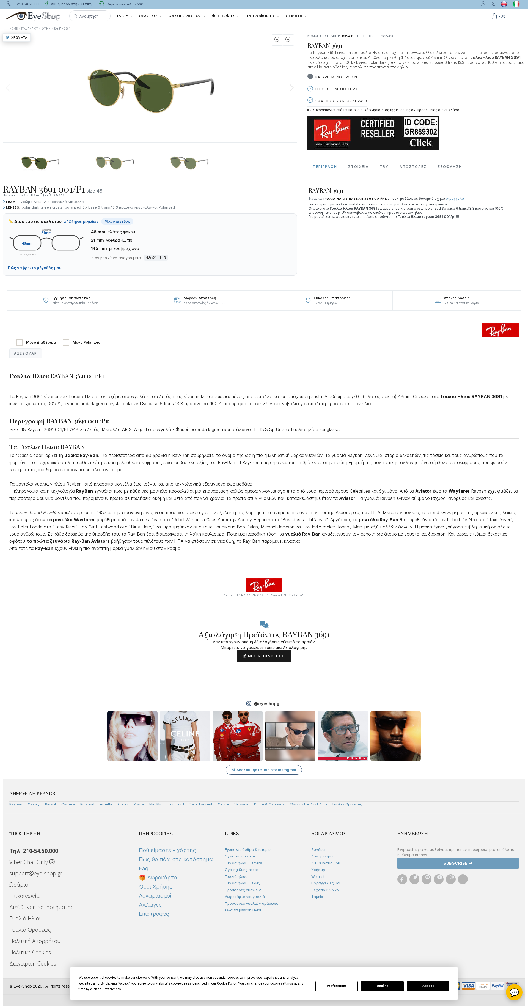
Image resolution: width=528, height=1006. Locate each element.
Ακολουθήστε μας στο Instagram (266, 769)
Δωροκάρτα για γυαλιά (245, 896)
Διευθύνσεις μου (325, 863)
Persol (50, 804)
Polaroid (87, 804)
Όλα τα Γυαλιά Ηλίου (308, 804)
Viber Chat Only (29, 862)
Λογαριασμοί (155, 895)
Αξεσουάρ (25, 353)
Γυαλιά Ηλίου (25, 918)
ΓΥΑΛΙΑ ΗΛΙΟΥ (29, 28)
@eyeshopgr (267, 703)
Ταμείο (317, 896)
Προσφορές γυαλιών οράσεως (251, 903)
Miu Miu (156, 804)
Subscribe (456, 863)
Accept (428, 986)
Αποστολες (413, 167)
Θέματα (295, 16)
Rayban (15, 804)
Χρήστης (318, 869)
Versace (241, 804)
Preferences (337, 986)
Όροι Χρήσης (155, 886)
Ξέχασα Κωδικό (325, 890)
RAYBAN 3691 (62, 28)
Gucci (123, 804)
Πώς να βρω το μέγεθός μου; (35, 268)
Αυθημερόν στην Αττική (71, 4)
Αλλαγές (150, 904)
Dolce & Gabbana (269, 804)
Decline (382, 986)
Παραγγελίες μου (326, 883)
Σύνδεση (319, 849)
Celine (223, 804)
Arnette (106, 804)
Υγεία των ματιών (240, 856)
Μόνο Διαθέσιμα (41, 342)
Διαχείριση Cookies (32, 963)
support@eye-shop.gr (35, 873)
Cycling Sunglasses (242, 869)
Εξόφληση (450, 167)
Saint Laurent (200, 804)
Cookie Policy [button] (227, 983)
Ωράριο (18, 884)
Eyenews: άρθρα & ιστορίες (249, 849)
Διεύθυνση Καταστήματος (41, 907)
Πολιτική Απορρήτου (35, 941)
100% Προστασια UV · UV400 (340, 100)
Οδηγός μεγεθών (83, 221)
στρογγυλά (455, 198)
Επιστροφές (154, 914)
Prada (139, 804)
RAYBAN (46, 28)
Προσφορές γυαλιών (243, 890)
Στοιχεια (358, 167)
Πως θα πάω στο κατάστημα (176, 859)
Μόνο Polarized (87, 342)
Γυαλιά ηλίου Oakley (242, 883)
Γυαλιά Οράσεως (347, 804)
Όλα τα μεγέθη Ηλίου (243, 910)
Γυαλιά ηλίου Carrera (243, 863)
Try (384, 167)
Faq (143, 868)
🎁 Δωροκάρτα (158, 877)
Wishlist (317, 876)
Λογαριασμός (323, 856)
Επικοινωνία (24, 896)
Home (14, 28)
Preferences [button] (112, 989)
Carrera (68, 804)
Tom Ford (176, 804)
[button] (90, 15)
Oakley (34, 804)
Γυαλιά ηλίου (236, 876)
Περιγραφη (325, 167)
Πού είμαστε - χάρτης (167, 850)
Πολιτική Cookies (30, 952)
